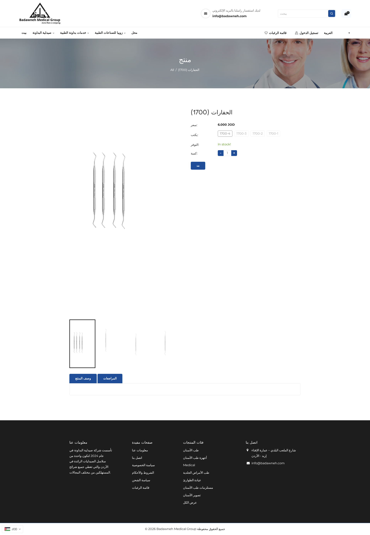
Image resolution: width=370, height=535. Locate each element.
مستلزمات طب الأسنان (198, 488)
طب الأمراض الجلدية (196, 472)
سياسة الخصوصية (143, 465)
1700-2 (258, 133)
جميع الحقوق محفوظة (211, 529)
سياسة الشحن (141, 480)
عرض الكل (190, 502)
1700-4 (225, 133)
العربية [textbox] (328, 33)
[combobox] (336, 33)
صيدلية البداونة (42, 33)
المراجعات (110, 378)
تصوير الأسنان (192, 495)
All (172, 70)
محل (134, 33)
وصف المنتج (83, 378)
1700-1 (273, 133)
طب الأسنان (191, 450)
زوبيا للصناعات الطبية (109, 33)
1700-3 (241, 133)
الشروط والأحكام (143, 472)
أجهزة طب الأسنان (195, 458)
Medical (189, 465)
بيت (24, 33)
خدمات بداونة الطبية (73, 33)
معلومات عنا (140, 450)
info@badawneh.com (268, 463)
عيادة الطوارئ (192, 480)
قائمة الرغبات (140, 488)
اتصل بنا (137, 458)
